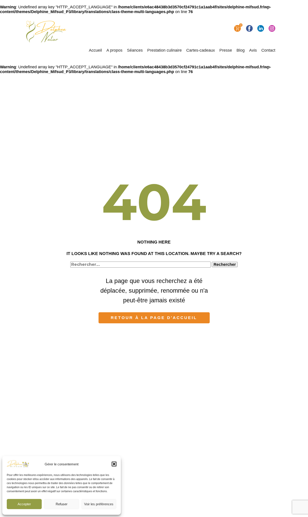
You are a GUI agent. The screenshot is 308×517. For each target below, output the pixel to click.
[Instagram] (272, 28)
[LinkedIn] (260, 28)
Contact (268, 50)
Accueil (95, 50)
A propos (114, 50)
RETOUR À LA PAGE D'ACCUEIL (154, 317)
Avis (253, 50)
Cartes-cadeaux (200, 50)
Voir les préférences (98, 504)
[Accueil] (46, 31)
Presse (225, 50)
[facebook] (249, 28)
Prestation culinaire (164, 50)
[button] (114, 464)
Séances (135, 50)
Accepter (24, 504)
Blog (241, 50)
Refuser (61, 504)
